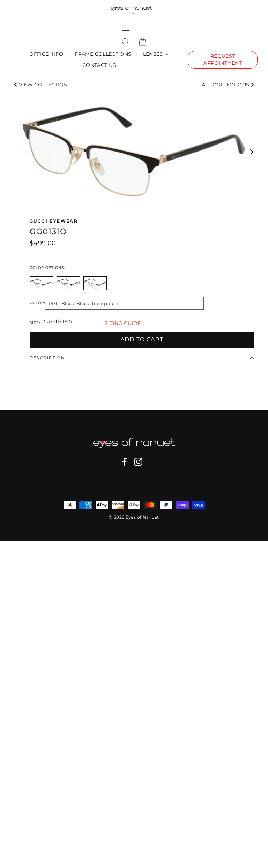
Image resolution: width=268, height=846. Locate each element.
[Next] (251, 151)
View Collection (42, 85)
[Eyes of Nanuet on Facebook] (124, 462)
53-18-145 (58, 321)
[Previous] (16, 151)
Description (47, 357)
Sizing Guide (123, 323)
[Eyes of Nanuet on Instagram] (138, 462)
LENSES (153, 54)
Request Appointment (222, 59)
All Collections (226, 85)
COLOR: (37, 303)
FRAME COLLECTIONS (104, 54)
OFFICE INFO (47, 54)
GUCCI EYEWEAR (54, 221)
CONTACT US (99, 65)
